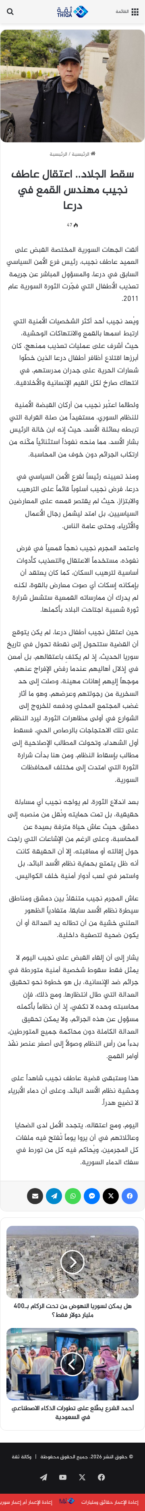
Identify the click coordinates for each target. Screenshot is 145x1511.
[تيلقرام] (54, 1196)
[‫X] (111, 1196)
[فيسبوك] (130, 1196)
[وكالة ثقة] (72, 12)
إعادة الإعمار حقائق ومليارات (110, 1502)
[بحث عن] (10, 15)
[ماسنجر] (92, 1196)
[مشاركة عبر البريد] (35, 1196)
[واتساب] (73, 1196)
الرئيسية (81, 154)
